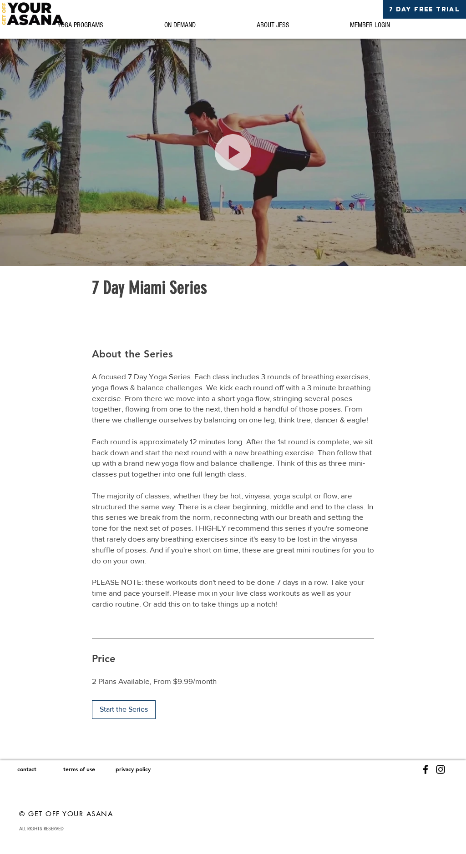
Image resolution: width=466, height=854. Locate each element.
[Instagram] (440, 769)
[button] (233, 152)
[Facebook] (425, 769)
